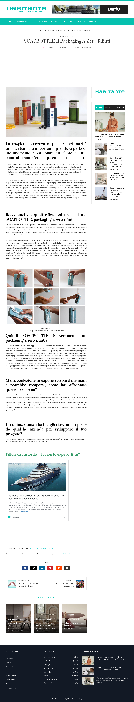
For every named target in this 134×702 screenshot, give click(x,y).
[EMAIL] (67, 568)
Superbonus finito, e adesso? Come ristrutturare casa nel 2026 (116, 176)
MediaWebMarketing (74, 699)
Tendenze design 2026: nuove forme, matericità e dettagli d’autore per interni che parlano (45, 622)
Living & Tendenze (67, 36)
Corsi (8, 671)
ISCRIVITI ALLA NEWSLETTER (41, 548)
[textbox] (46, 151)
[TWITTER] (33, 568)
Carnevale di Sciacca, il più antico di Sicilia (63, 583)
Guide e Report (11, 675)
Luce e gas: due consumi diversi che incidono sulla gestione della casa (109, 135)
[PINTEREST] (50, 568)
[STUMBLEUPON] (59, 568)
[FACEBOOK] (25, 568)
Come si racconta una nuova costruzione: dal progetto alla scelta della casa (117, 192)
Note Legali (10, 679)
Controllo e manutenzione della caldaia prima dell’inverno (116, 147)
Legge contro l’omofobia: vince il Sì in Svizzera (29, 583)
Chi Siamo (9, 658)
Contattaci (10, 662)
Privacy (9, 684)
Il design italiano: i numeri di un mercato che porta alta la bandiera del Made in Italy (16, 621)
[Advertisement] (67, 68)
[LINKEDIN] (42, 568)
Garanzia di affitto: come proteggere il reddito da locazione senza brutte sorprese (117, 162)
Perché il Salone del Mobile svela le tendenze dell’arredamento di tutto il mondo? (74, 622)
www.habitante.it (65, 554)
